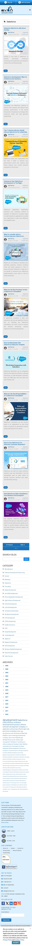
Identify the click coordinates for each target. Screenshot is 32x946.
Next (22, 545)
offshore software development (12, 723)
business (16, 725)
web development (16, 733)
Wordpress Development (12, 614)
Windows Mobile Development (13, 649)
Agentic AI (7, 638)
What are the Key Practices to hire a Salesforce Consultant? (15, 290)
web (28, 729)
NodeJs (20, 744)
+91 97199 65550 (7, 875)
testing (10, 754)
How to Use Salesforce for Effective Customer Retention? (14, 443)
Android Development (11, 604)
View (5, 70)
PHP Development (10, 618)
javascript (12, 739)
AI (25, 780)
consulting (5, 761)
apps (24, 729)
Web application (15, 769)
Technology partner (12, 787)
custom (13, 737)
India (9, 789)
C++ (26, 727)
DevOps (11, 772)
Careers (13, 848)
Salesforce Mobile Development (17, 763)
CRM (4, 722)
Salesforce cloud (22, 769)
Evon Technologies (14, 746)
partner (6, 787)
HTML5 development (23, 789)
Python (4, 774)
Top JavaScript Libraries (22, 784)
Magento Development (11, 642)
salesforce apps (6, 782)
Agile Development (11, 761)
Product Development (21, 754)
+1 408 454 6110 (7, 881)
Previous (10, 545)
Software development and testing (15, 752)
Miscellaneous (9, 569)
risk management (6, 772)
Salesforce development (20, 772)
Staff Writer (11, 32)
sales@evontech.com (8, 891)
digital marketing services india (13, 765)
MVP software (22, 780)
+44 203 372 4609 (7, 878)
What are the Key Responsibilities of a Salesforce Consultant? (15, 394)
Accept (16, 942)
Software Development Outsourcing (15, 572)
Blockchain (17, 778)
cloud (9, 735)
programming (6, 754)
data (14, 772)
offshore (15, 776)
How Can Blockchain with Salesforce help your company (14, 343)
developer (16, 744)
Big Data (18, 737)
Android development (13, 750)
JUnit (20, 782)
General (7, 576)
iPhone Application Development (14, 597)
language (7, 774)
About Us (5, 848)
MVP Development (23, 778)
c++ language (12, 789)
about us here (4, 822)
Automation (5, 757)
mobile (26, 769)
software (20, 729)
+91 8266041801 (8, 885)
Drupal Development (10, 632)
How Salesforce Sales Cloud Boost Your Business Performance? (15, 494)
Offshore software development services (17, 759)
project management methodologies (10, 784)
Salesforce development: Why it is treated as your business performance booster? (15, 78)
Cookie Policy (6, 852)
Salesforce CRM (6, 759)
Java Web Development (11, 593)
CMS (6, 628)
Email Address (5, 912)
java (4, 731)
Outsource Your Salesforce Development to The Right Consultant (13, 183)
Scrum (18, 782)
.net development (9, 635)
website (17, 739)
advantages (24, 782)
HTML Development (10, 621)
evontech (5, 888)
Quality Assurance (10, 625)
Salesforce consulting (24, 757)
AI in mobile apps (12, 782)
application (6, 729)
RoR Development (10, 645)
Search (26, 559)
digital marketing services (20, 761)
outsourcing (13, 729)
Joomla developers (19, 774)
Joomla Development (11, 607)
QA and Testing (20, 776)
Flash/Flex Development (11, 652)
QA (19, 746)
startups (4, 780)
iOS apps (21, 765)
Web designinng (19, 787)
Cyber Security (9, 656)
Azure (4, 787)
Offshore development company (12, 780)
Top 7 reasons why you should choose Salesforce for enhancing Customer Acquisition (15, 132)
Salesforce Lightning (10, 778)
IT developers (13, 742)
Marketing (7, 579)
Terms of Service (17, 850)
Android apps (5, 791)
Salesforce (25, 32)
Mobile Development (10, 590)
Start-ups (17, 789)
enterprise (27, 772)
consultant (5, 752)
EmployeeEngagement (7, 769)
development (10, 720)
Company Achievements (11, 611)
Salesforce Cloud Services (13, 757)
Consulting (8, 586)
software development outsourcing (14, 767)
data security (12, 774)
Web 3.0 (14, 754)
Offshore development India (15, 748)
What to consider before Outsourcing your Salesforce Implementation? (14, 236)
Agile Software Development (12, 600)
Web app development (23, 750)
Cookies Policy (19, 940)
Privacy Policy (6, 850)
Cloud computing (11, 731)
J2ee (9, 737)
